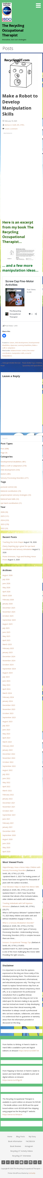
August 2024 (7, 673)
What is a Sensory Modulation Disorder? (18, 923)
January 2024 (8, 701)
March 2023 (7, 742)
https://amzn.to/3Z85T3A (29, 1051)
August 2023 (7, 721)
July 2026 (6, 579)
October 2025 (8, 616)
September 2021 (9, 815)
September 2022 (9, 766)
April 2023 (6, 738)
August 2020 (7, 839)
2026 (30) (4, 512)
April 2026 (6, 591)
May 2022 (6, 782)
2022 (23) (4, 528)
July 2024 (6, 677)
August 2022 (7, 770)
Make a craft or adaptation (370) (14, 466)
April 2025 (6, 640)
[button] (39, 4)
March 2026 (7, 595)
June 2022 (6, 778)
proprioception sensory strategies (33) (16, 495)
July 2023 (6, 725)
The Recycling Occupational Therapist (13, 30)
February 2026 (8, 599)
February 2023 (8, 746)
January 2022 (8, 799)
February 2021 (8, 823)
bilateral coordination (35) (11, 491)
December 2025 (9, 608)
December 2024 (9, 656)
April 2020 (6, 851)
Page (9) (4, 453)
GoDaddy (32, 1173)
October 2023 (8, 713)
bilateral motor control (19, 351)
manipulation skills (18, 353)
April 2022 (6, 786)
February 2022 (8, 795)
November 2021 (9, 807)
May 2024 (6, 685)
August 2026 (7, 575)
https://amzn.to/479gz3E (12, 1080)
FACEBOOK (30, 1141)
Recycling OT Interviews (21, 1156)
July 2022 (6, 774)
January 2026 (8, 604)
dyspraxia (13, 345)
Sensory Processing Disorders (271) (15, 478)
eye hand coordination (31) (11, 503)
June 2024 (6, 681)
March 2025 (7, 644)
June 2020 (6, 843)
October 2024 (8, 664)
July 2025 (6, 628)
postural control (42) (9, 487)
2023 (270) (5, 524)
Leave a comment (11, 129)
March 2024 (7, 693)
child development (21, 343)
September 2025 (9, 620)
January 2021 (8, 827)
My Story (32, 1136)
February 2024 (8, 697)
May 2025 (6, 636)
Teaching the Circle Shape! (13, 542)
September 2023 (9, 717)
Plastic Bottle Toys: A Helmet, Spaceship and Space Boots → (32, 366)
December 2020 (9, 831)
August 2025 (7, 624)
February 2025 (8, 648)
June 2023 (6, 729)
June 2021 (6, 819)
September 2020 (9, 835)
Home (9, 1136)
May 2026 (6, 587)
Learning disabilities (25, 345)
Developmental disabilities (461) (13, 462)
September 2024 (9, 669)
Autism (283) (6, 474)
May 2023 (6, 734)
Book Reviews (15, 1146)
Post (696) (5, 448)
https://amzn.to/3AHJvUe (12, 1114)
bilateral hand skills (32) (10, 499)
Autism (11, 343)
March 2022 (7, 790)
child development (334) (10, 470)
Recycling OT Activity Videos (21, 1151)
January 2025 (8, 652)
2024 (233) (5, 520)
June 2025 (6, 632)
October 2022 (8, 762)
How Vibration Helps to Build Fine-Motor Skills (21, 887)
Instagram (29, 1146)
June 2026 (6, 583)
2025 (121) (5, 516)
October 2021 (8, 811)
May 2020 (6, 847)
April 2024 (6, 689)
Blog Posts (20, 1136)
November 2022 (9, 758)
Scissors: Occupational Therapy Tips (17, 942)
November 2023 (9, 709)
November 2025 (9, 612)
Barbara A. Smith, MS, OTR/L (14, 125)
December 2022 (9, 754)
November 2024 (9, 660)
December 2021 (9, 803)
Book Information (15, 1141)
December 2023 (9, 705)
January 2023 (8, 750)
